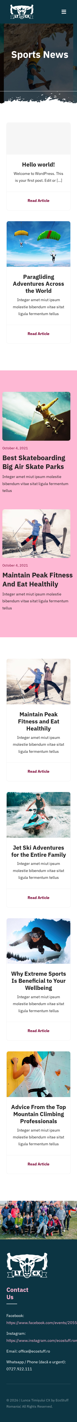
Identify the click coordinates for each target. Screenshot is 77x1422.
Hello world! (38, 164)
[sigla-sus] (21, 6)
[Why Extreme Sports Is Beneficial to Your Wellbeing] (38, 921)
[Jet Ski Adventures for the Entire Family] (38, 795)
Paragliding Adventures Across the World (38, 284)
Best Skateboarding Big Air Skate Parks (33, 462)
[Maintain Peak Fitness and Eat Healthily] (36, 512)
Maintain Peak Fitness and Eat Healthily (37, 579)
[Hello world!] (38, 138)
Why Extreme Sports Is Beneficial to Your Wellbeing (38, 981)
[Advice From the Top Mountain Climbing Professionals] (38, 1054)
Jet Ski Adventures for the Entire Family (38, 851)
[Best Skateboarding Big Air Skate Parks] (36, 395)
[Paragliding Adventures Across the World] (38, 224)
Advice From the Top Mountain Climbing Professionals (38, 1114)
